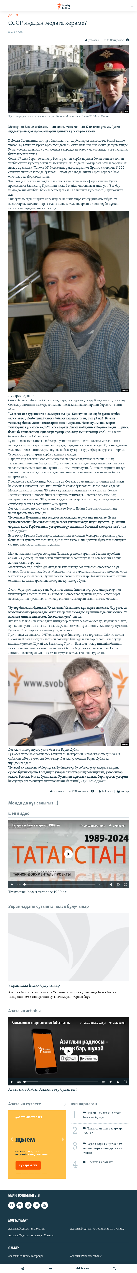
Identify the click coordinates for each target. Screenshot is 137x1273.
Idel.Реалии (82, 1268)
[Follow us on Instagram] (28, 1205)
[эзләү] (114, 1268)
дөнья (13, 15)
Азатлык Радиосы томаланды (26, 1228)
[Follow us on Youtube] (19, 1205)
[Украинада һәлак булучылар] (68, 947)
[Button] (92, 40)
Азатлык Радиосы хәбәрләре (26, 1256)
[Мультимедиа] (50, 1268)
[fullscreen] (125, 884)
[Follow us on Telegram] (36, 1205)
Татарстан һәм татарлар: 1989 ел (36, 825)
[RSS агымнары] (44, 1205)
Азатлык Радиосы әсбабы (86, 1256)
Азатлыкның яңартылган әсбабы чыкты (41, 1023)
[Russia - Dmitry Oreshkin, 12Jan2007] (68, 391)
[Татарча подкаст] (22, 1268)
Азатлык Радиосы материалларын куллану (97, 1228)
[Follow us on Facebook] (11, 1205)
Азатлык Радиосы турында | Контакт (31, 1235)
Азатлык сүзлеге (24, 1104)
